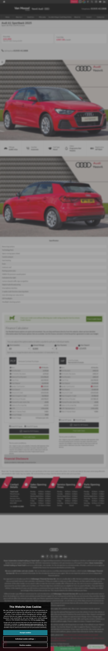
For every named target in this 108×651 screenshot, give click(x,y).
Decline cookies (25, 645)
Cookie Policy (40, 620)
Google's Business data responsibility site (31, 624)
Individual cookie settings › (25, 639)
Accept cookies (25, 632)
